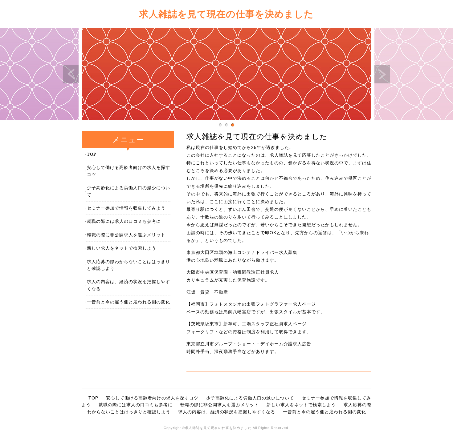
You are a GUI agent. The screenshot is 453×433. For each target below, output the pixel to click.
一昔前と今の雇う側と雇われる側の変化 (128, 302)
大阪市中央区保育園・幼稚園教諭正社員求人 (232, 272)
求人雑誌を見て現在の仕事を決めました (226, 13)
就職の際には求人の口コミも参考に (124, 221)
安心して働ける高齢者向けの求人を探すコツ (128, 170)
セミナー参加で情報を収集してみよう (126, 208)
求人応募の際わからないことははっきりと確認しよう (128, 265)
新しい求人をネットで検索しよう (121, 248)
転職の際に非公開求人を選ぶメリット (126, 235)
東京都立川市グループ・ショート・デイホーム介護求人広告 (248, 343)
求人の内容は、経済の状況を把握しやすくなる (128, 285)
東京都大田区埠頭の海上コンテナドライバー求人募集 (241, 252)
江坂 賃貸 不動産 (207, 292)
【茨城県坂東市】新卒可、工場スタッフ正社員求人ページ (246, 323)
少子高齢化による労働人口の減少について (128, 191)
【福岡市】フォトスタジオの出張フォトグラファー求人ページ (251, 304)
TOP (91, 154)
